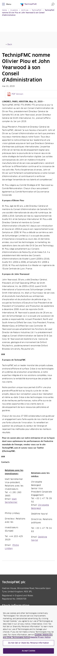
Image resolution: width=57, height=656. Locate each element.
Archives (24, 10)
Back (9, 44)
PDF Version (17, 94)
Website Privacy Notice (40, 637)
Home (4, 10)
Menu (4, 4)
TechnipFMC (36, 10)
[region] (28, 630)
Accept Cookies (28, 651)
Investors (14, 10)
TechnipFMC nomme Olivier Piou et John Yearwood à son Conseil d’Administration (28, 12)
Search (53, 4)
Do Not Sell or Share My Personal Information (28, 643)
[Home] (28, 4)
